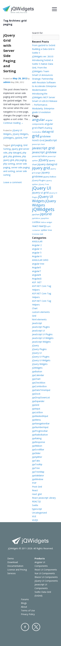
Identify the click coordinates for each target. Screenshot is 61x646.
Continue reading (13, 122)
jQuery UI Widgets (42, 198)
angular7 (36, 271)
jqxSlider (36, 453)
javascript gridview (44, 152)
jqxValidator (38, 475)
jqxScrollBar (38, 449)
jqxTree (36, 468)
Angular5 (36, 267)
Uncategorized (39, 512)
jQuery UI (41, 188)
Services (11, 573)
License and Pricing (17, 569)
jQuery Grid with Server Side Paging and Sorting (9, 53)
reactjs (42, 226)
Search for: (37, 32)
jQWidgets (8, 137)
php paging (20, 160)
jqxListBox (37, 412)
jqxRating (36, 438)
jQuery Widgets (20, 134)
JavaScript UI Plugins (42, 334)
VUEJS (35, 520)
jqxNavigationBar (41, 423)
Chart (35, 308)
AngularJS (37, 278)
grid (35, 135)
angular (38, 119)
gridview (45, 136)
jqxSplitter (37, 456)
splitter (44, 230)
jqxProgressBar (40, 430)
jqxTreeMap (38, 471)
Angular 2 (37, 245)
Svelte (35, 505)
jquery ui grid (40, 192)
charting (48, 127)
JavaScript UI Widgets (42, 338)
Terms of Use (28, 610)
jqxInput (36, 408)
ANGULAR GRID (40, 260)
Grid (34, 315)
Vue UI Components (45, 573)
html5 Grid (38, 140)
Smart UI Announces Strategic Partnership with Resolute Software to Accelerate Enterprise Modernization (44, 82)
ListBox (36, 222)
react (35, 226)
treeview (35, 234)
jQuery (43, 160)
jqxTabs (36, 460)
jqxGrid (18, 137)
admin (6, 82)
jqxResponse (38, 442)
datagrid (47, 131)
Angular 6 (37, 256)
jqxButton (37, 371)
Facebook (25, 627)
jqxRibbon (37, 445)
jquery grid (41, 168)
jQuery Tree (44, 184)
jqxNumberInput (40, 427)
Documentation (15, 565)
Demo (10, 558)
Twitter (36, 627)
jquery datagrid (47, 164)
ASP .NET (37, 282)
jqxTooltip (37, 464)
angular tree (38, 263)
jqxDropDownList (41, 397)
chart (40, 127)
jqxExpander (38, 401)
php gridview (14, 156)
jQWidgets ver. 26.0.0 (42, 56)
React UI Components (46, 569)
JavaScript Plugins (41, 326)
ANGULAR (37, 241)
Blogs (24, 603)
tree (50, 230)
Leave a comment (12, 182)
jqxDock (36, 393)
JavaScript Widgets (41, 341)
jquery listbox (49, 176)
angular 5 (36, 252)
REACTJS (36, 501)
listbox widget (46, 222)
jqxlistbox (36, 218)
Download (12, 562)
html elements (39, 319)
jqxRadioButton (40, 434)
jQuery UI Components (46, 580)
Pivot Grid (37, 486)
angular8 (36, 274)
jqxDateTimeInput (41, 390)
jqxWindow (37, 479)
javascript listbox (39, 156)
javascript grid (43, 148)
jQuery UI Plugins (40, 356)
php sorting (9, 163)
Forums (25, 599)
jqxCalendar (38, 375)
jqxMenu (36, 419)
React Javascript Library (44, 497)
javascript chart (38, 144)
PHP (25, 137)
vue (41, 234)
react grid (37, 494)
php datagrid (15, 152)
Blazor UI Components (46, 577)
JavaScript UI (38, 330)
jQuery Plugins (39, 180)
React (35, 490)
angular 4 (36, 248)
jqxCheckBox (38, 382)
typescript (37, 508)
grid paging (16, 145)
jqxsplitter (45, 218)
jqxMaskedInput (40, 416)
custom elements (41, 312)
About (24, 606)
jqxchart (36, 214)
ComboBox (36, 132)
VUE (34, 516)
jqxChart (36, 378)
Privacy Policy (28, 614)
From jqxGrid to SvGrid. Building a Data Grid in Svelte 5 (44, 49)
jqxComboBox (39, 386)
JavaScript (51, 140)
